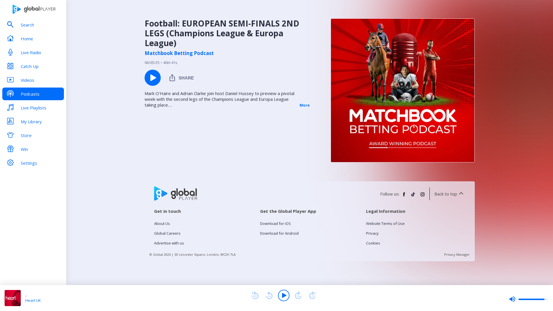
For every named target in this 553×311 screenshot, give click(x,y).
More (305, 105)
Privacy (372, 233)
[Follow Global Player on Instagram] (422, 197)
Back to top (445, 194)
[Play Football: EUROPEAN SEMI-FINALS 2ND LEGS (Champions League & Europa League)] (153, 78)
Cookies (373, 243)
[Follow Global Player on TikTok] (413, 197)
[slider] (528, 299)
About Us (162, 223)
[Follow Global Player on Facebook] (404, 197)
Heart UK (33, 300)
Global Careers (167, 233)
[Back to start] (255, 295)
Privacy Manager (457, 254)
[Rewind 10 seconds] (269, 295)
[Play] (283, 295)
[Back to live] (312, 295)
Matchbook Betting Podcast (179, 53)
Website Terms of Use (385, 223)
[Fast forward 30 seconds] (298, 295)
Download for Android (279, 233)
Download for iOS (275, 223)
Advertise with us (169, 243)
